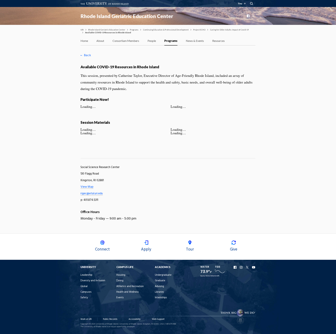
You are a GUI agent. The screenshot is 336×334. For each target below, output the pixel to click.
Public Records (110, 319)
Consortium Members (126, 40)
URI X (247, 267)
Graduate (160, 281)
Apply (146, 249)
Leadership (86, 275)
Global (84, 286)
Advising (159, 286)
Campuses (86, 292)
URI (82, 30)
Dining (119, 281)
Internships (161, 298)
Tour (190, 249)
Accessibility (135, 319)
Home (84, 40)
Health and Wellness (127, 292)
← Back (85, 55)
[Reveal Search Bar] (251, 3)
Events (120, 298)
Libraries (159, 292)
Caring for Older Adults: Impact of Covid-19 (229, 30)
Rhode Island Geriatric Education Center (126, 16)
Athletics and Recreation (130, 286)
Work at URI (86, 319)
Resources (218, 40)
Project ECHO (199, 30)
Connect (102, 249)
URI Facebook (235, 267)
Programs (134, 30)
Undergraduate (163, 275)
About (100, 40)
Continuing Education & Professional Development (166, 30)
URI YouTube (253, 267)
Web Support (158, 319)
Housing (120, 275)
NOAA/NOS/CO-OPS (212, 276)
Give (233, 249)
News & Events (195, 40)
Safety (84, 298)
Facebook (248, 16)
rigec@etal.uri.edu (91, 193)
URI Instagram (241, 267)
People (152, 40)
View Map (86, 187)
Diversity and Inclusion (92, 281)
